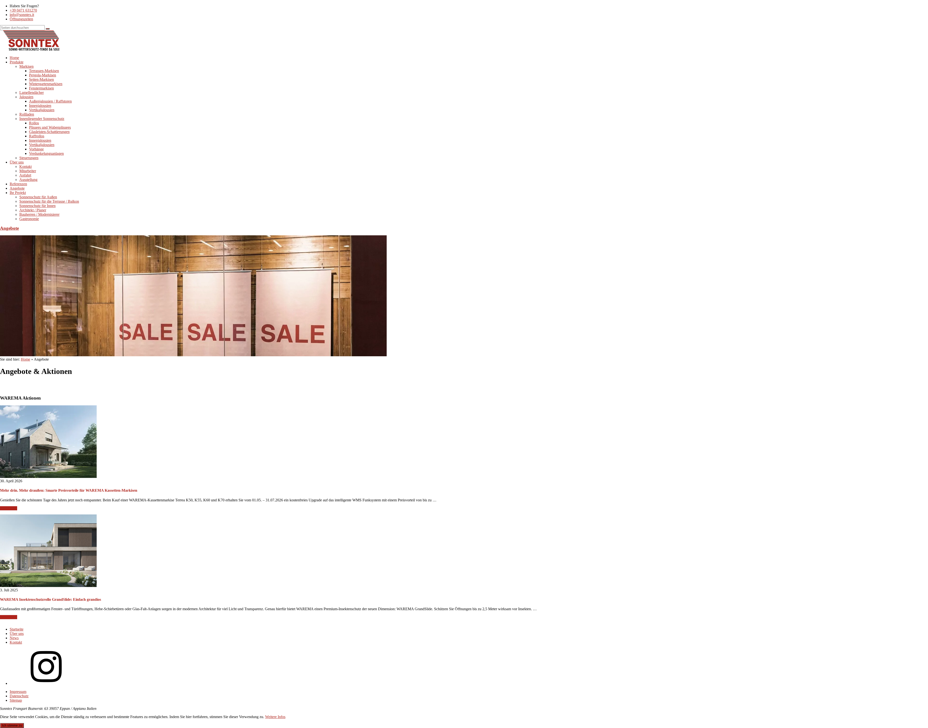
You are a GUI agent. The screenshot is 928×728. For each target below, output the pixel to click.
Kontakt (25, 166)
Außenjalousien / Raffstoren (50, 101)
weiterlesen (8, 508)
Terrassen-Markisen (44, 71)
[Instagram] (46, 683)
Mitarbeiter (27, 171)
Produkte (16, 62)
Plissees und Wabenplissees (50, 127)
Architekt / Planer (32, 210)
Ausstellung (28, 180)
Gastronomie (29, 219)
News (14, 638)
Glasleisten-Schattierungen (49, 132)
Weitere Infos (275, 717)
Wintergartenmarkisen (45, 84)
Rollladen (26, 114)
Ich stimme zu (12, 725)
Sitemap (16, 700)
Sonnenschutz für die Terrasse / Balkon (49, 201)
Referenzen (18, 184)
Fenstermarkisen (41, 88)
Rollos (34, 123)
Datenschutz (19, 696)
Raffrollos (36, 136)
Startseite (16, 629)
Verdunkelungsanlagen (46, 153)
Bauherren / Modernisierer (39, 214)
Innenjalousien (40, 106)
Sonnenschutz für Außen (38, 197)
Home (14, 58)
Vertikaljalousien (41, 110)
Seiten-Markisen (41, 79)
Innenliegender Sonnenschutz (41, 119)
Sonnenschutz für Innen (37, 206)
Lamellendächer (31, 92)
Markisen (26, 66)
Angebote (17, 188)
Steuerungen (28, 158)
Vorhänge (36, 149)
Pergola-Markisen (42, 75)
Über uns (17, 162)
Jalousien (26, 97)
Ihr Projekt (18, 193)
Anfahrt (25, 175)
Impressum (18, 692)
